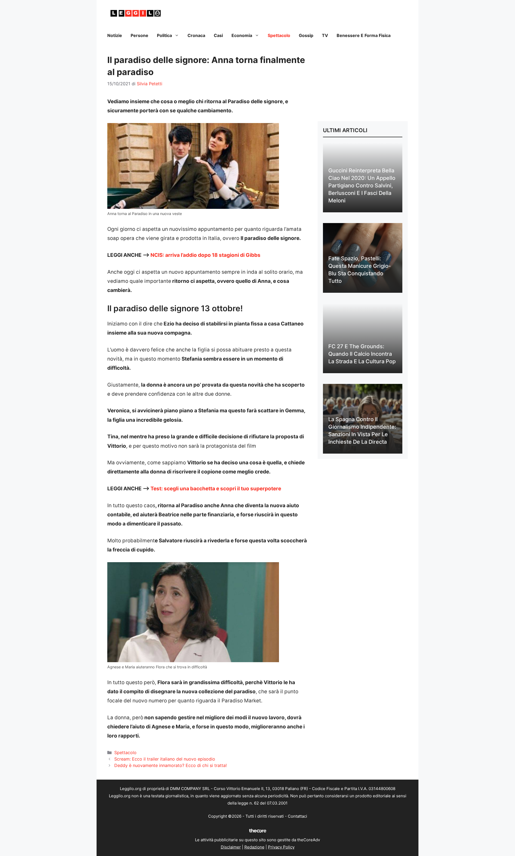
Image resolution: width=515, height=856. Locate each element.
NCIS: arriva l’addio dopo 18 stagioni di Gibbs (205, 255)
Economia (241, 35)
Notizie (114, 35)
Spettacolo (279, 35)
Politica (164, 35)
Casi (218, 35)
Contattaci (297, 816)
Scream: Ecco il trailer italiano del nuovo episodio (164, 759)
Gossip (306, 35)
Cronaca (196, 35)
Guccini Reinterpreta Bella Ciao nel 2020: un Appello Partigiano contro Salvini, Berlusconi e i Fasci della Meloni (361, 185)
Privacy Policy (281, 847)
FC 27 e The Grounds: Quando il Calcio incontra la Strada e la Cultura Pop (362, 354)
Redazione (254, 847)
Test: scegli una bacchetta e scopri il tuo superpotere (215, 489)
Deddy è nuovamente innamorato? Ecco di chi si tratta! (170, 765)
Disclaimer (231, 847)
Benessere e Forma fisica (364, 35)
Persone (139, 35)
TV (325, 35)
